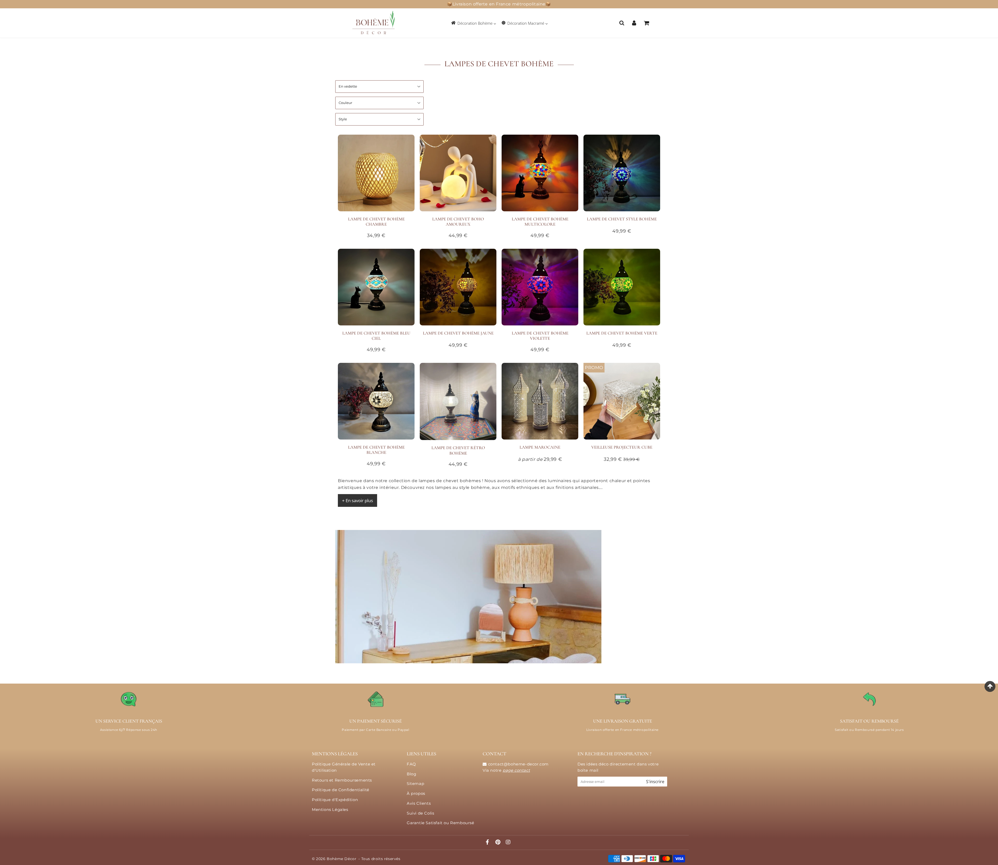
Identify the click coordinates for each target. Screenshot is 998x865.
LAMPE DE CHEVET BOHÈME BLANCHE (376, 449)
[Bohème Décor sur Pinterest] (498, 842)
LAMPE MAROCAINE (540, 447)
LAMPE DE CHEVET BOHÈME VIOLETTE (540, 335)
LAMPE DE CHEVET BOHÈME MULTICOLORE (540, 221)
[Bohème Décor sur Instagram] (508, 842)
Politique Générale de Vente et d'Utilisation (344, 767)
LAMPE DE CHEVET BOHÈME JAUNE (458, 333)
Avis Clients (419, 803)
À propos (416, 793)
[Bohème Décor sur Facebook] (488, 842)
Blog (411, 773)
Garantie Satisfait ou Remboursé (440, 822)
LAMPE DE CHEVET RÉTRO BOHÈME (458, 450)
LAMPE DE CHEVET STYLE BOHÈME (622, 219)
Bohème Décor (341, 858)
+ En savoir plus (357, 500)
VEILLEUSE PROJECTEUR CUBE (621, 447)
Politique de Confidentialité (340, 789)
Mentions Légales (330, 809)
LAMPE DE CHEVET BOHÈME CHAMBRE (376, 221)
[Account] (634, 22)
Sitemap (415, 783)
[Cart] (646, 22)
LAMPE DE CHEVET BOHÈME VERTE (621, 333)
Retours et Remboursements (342, 780)
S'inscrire (655, 781)
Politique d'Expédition (335, 799)
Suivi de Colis (420, 813)
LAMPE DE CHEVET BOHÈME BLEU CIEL (376, 335)
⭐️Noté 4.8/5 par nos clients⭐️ (499, 4)
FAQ (411, 764)
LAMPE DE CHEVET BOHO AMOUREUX (458, 221)
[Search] (622, 22)
